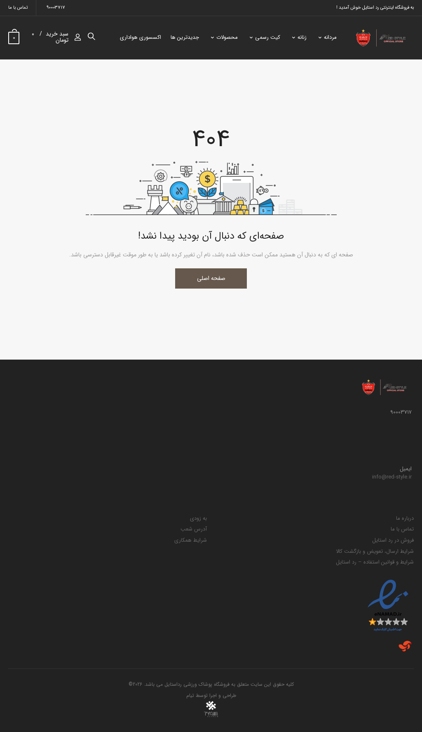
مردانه (330, 37)
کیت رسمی (267, 37)
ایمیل (406, 469)
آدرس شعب (194, 529)
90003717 (56, 7)
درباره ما (405, 518)
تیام (190, 695)
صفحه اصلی (211, 278)
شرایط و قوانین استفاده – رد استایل (375, 562)
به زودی (198, 518)
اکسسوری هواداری (140, 37)
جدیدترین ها (185, 37)
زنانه (302, 37)
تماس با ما (18, 7)
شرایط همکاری (190, 540)
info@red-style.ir (392, 477)
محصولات (227, 37)
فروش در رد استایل (393, 540)
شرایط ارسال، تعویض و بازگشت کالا (375, 551)
